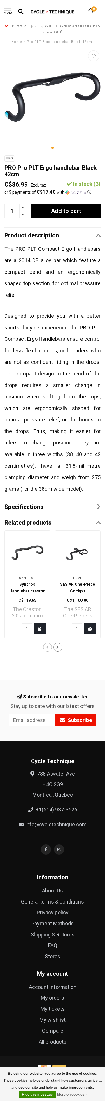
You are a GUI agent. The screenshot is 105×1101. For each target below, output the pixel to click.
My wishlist (52, 1020)
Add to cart (66, 211)
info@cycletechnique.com (56, 824)
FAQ (52, 945)
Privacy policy (53, 912)
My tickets (53, 1009)
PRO (9, 158)
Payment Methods (52, 923)
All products (52, 1042)
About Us (52, 890)
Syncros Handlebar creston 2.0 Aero (27, 591)
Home (16, 42)
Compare (52, 1031)
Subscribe (79, 720)
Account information (52, 987)
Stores (52, 956)
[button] (52, 148)
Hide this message (37, 1095)
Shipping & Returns (53, 934)
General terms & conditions (52, 902)
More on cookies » (72, 1095)
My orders (52, 998)
